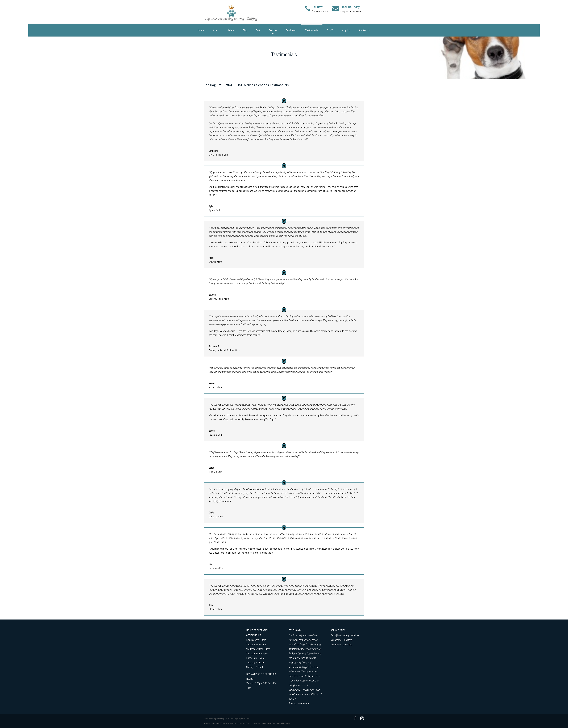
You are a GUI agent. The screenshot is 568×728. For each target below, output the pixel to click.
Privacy (248, 723)
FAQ (258, 30)
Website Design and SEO (213, 723)
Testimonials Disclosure (281, 723)
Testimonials (311, 30)
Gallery (230, 30)
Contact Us (365, 30)
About (215, 30)
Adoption (346, 30)
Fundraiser (291, 30)
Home (201, 30)
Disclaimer (256, 723)
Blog (245, 30)
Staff (330, 30)
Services (273, 30)
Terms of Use (266, 723)
